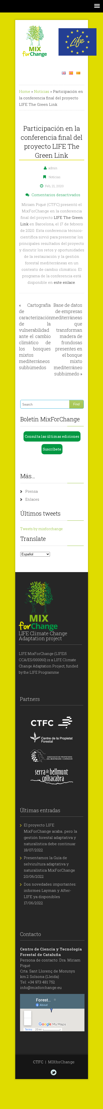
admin (52, 168)
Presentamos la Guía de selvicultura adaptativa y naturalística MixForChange (49, 864)
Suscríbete (52, 449)
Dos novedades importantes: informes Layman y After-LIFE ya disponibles (50, 890)
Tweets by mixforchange (41, 528)
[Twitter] (53, 1072)
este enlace (64, 282)
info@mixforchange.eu (41, 987)
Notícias (41, 91)
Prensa (31, 491)
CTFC (38, 1061)
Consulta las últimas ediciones (52, 436)
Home (24, 91)
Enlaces (32, 499)
